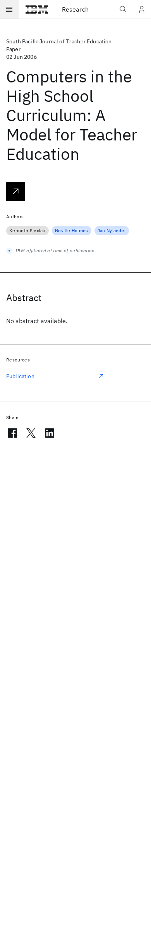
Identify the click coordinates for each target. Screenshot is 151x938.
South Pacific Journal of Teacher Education (59, 41)
